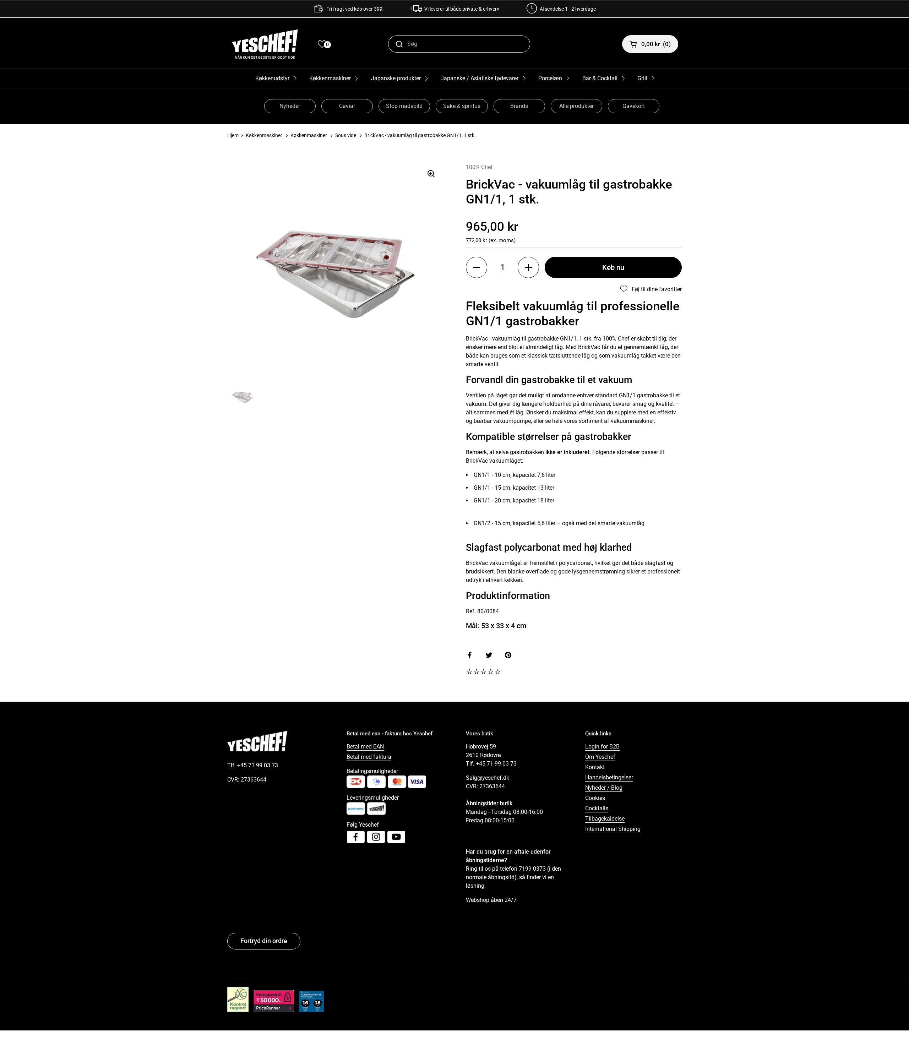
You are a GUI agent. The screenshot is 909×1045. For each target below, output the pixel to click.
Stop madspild (404, 106)
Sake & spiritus (461, 106)
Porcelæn (550, 78)
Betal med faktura (369, 756)
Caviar (347, 106)
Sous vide (345, 135)
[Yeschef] (265, 44)
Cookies (595, 798)
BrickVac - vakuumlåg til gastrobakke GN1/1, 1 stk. (420, 135)
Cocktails (596, 808)
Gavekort (633, 106)
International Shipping (613, 829)
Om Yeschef (600, 756)
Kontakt (595, 767)
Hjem (233, 135)
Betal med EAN (365, 746)
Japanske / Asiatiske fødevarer (479, 78)
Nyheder (289, 106)
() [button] (656, 44)
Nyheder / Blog (603, 787)
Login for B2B (602, 746)
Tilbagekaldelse (605, 818)
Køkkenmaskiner (330, 78)
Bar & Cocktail (599, 78)
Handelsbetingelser (609, 777)
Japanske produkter (396, 78)
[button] (476, 267)
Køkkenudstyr (272, 78)
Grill (642, 78)
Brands (519, 106)
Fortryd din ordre (263, 941)
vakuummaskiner (632, 421)
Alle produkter (576, 106)
